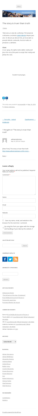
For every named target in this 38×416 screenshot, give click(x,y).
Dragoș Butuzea (7, 374)
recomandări (22, 104)
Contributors (6, 398)
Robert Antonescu (7, 378)
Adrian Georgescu (8, 354)
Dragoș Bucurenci (7, 371)
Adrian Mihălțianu (7, 357)
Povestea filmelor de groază (11, 302)
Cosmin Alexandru (8, 369)
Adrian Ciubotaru (9, 107)
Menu (19, 6)
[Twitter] (10, 259)
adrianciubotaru (16, 139)
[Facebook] (4, 259)
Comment (6, 175)
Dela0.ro (5, 400)
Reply (4, 156)
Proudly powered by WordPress (11, 412)
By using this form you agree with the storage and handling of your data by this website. (19, 227)
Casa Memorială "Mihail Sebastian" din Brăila (20, 322)
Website (5, 213)
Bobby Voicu (6, 366)
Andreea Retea (7, 361)
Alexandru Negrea (8, 359)
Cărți (16, 329)
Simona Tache (6, 381)
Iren (3, 376)
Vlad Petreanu (6, 383)
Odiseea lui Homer (8, 293)
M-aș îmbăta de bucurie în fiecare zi (13, 298)
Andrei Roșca (6, 364)
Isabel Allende (21, 35)
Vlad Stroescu (6, 386)
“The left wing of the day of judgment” (14, 295)
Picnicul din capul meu (9, 300)
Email (4, 205)
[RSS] (15, 259)
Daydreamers (30, 119)
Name (4, 197)
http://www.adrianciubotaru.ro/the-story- (15, 151)
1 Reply (4, 28)
